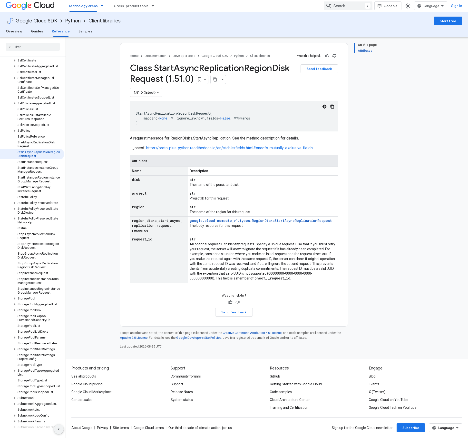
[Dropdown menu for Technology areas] (103, 6)
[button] (32, 60)
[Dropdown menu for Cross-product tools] (154, 6)
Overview (14, 31)
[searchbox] (33, 47)
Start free (448, 21)
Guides (37, 31)
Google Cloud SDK (36, 21)
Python (73, 21)
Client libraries (104, 21)
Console (391, 6)
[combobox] (348, 5)
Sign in (456, 6)
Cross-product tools (131, 6)
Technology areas (83, 6)
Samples (85, 31)
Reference (61, 31)
